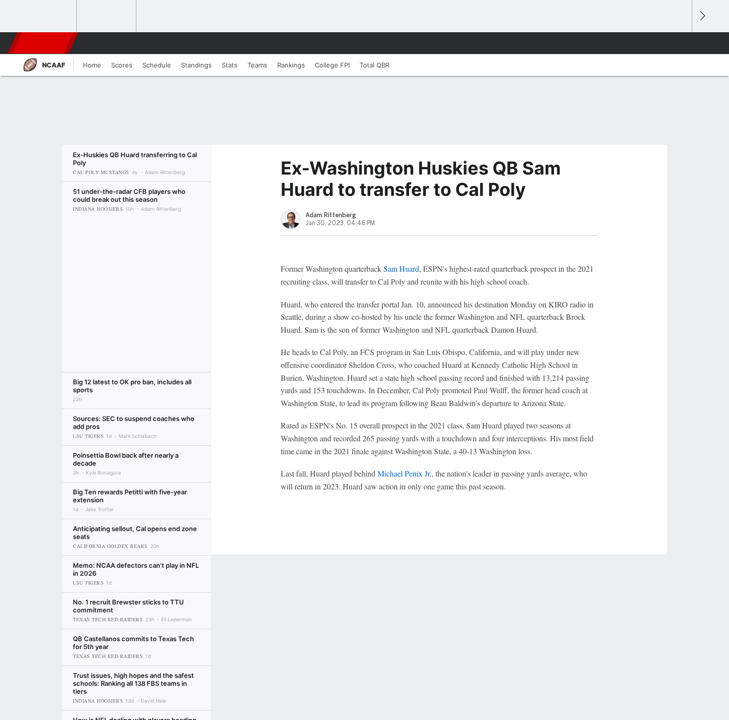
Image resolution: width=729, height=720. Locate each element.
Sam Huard (401, 268)
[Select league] (47, 16)
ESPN (43, 43)
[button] (680, 43)
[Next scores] (702, 16)
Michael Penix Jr (403, 473)
